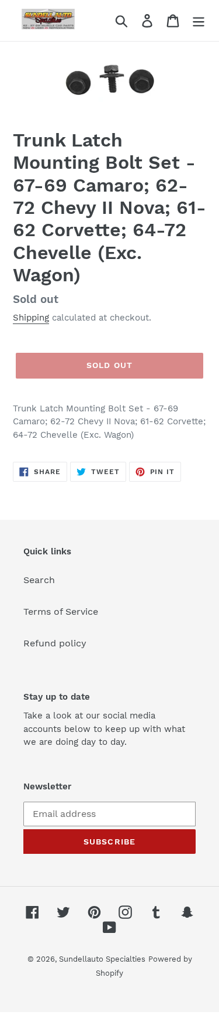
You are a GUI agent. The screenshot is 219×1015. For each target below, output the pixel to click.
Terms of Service (60, 611)
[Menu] (198, 21)
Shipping (31, 317)
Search (39, 579)
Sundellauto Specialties (102, 959)
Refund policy (54, 643)
